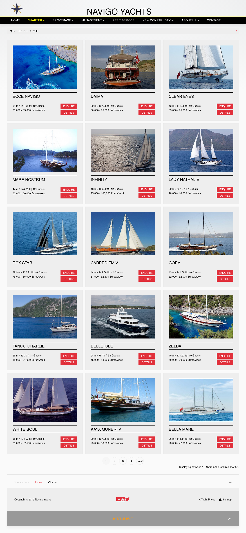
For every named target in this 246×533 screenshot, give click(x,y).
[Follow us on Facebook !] (118, 499)
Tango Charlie (29, 346)
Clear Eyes (181, 96)
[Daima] (123, 67)
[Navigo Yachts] (16, 8)
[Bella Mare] (201, 400)
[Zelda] (201, 316)
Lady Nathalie (184, 179)
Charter (35, 20)
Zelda (175, 346)
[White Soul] (45, 400)
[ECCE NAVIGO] (45, 67)
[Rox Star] (45, 233)
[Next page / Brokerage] (230, 482)
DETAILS (69, 112)
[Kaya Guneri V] (123, 400)
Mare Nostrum (29, 179)
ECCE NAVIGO (26, 96)
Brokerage (62, 20)
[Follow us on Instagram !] (123, 499)
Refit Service (124, 20)
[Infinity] (123, 150)
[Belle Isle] (123, 316)
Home (15, 20)
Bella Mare (181, 429)
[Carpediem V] (123, 233)
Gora (174, 262)
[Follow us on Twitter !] (127, 499)
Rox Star (22, 262)
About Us (189, 20)
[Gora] (201, 233)
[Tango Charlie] (45, 316)
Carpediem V (104, 262)
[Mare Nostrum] (45, 150)
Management (92, 20)
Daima (97, 96)
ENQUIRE (69, 106)
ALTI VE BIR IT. (124, 518)
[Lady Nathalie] (201, 150)
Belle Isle (102, 346)
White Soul (25, 429)
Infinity (99, 179)
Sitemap (227, 499)
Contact (214, 20)
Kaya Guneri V (106, 429)
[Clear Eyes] (201, 67)
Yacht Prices (207, 499)
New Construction (158, 20)
